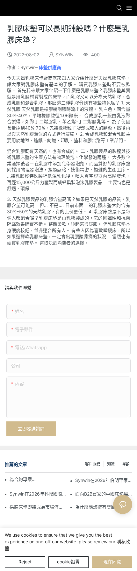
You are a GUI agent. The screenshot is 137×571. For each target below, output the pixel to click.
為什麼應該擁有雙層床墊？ (102, 507)
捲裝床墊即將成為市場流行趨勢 (38, 507)
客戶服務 (92, 464)
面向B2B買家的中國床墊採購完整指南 (103, 494)
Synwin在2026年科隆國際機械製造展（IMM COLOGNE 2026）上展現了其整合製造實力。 (38, 494)
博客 (125, 464)
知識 (111, 464)
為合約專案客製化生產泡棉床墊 (24, 479)
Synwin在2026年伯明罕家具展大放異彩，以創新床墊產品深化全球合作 (103, 480)
